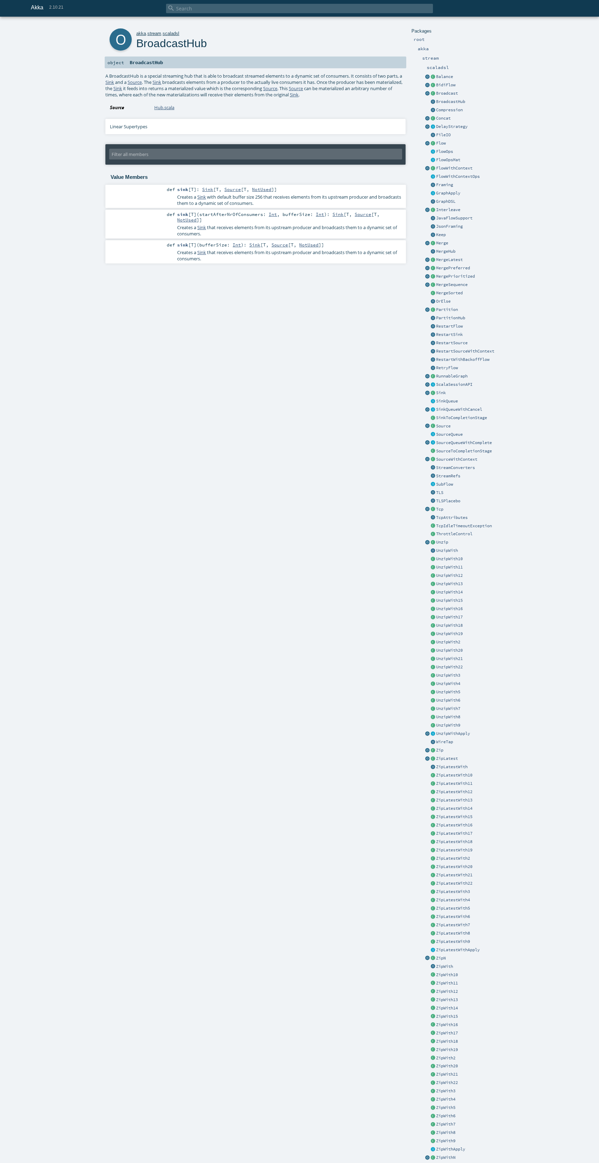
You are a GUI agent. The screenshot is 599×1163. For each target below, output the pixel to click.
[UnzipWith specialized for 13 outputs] (433, 584)
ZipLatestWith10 (454, 775)
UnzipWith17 (449, 617)
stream (154, 33)
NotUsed (261, 189)
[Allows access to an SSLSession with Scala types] (433, 385)
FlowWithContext (454, 168)
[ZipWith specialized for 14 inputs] (433, 1008)
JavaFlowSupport (454, 218)
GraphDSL (445, 201)
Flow (441, 143)
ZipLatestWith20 (454, 866)
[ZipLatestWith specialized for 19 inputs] (433, 850)
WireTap (444, 741)
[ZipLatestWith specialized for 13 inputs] (433, 800)
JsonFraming (449, 226)
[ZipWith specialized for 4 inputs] (433, 1099)
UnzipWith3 (448, 675)
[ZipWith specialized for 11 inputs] (433, 983)
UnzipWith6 (448, 700)
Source (443, 426)
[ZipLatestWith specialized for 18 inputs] (433, 842)
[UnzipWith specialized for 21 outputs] (433, 659)
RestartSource (452, 342)
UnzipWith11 (449, 567)
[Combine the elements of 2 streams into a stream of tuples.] (433, 750)
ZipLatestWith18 (454, 841)
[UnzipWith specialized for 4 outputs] (433, 684)
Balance (444, 76)
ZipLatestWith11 (454, 783)
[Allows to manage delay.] (433, 127)
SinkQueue (447, 401)
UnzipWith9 (448, 725)
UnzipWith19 (449, 633)
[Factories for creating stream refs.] (433, 476)
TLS (439, 492)
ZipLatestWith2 (453, 858)
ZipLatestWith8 (453, 933)
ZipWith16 (447, 1024)
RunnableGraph (452, 376)
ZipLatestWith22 (454, 883)
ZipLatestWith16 (454, 825)
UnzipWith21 (449, 658)
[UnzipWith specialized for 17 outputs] (433, 617)
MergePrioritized (455, 276)
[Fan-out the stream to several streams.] (433, 77)
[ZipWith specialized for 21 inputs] (433, 1074)
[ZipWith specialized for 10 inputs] (433, 975)
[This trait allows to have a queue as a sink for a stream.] (433, 401)
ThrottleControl (454, 533)
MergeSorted (449, 292)
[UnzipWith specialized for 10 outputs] (433, 559)
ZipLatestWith (452, 766)
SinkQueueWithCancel (459, 409)
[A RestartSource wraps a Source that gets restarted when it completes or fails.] (433, 343)
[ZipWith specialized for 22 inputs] (433, 1083)
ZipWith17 (447, 1033)
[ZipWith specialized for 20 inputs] (433, 1066)
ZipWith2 (445, 1058)
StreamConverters (455, 467)
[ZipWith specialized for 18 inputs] (433, 1041)
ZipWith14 (447, 1008)
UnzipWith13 (449, 583)
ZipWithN (445, 1157)
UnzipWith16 (449, 608)
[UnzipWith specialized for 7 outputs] (433, 709)
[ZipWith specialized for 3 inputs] (433, 1091)
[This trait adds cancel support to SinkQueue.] (433, 410)
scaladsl (171, 33)
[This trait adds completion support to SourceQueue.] (433, 443)
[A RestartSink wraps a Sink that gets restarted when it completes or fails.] (433, 335)
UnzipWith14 (449, 592)
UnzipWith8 (448, 716)
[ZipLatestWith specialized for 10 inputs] (433, 775)
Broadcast (447, 93)
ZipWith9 (445, 1140)
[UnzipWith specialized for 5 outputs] (433, 692)
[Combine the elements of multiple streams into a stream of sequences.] (433, 958)
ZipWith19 (447, 1049)
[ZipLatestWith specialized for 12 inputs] (433, 792)
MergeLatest (449, 259)
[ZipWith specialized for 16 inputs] (433, 1025)
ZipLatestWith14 (454, 808)
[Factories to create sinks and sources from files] (433, 135)
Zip (439, 750)
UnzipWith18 (449, 625)
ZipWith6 (445, 1115)
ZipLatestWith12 (454, 791)
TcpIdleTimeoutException (464, 525)
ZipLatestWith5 (453, 908)
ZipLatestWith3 (453, 891)
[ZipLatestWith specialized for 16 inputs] (433, 825)
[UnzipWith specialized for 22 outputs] (433, 667)
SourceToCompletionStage (464, 451)
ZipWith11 (447, 983)
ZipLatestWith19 (454, 850)
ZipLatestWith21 (454, 875)
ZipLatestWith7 (453, 924)
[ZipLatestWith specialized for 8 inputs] (433, 933)
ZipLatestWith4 (453, 899)
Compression (449, 109)
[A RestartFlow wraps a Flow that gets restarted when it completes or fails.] (433, 326)
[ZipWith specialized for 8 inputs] (433, 1133)
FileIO (443, 134)
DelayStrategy (452, 126)
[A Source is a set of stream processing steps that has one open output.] (433, 426)
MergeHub (445, 251)
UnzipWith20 (449, 650)
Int (273, 214)
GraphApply (448, 193)
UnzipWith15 (449, 600)
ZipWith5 (445, 1107)
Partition (447, 309)
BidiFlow (445, 85)
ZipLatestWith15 (454, 816)
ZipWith (444, 966)
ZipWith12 (447, 991)
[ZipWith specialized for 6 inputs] (433, 1116)
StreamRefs (448, 476)
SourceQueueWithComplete (464, 442)
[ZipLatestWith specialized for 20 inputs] (433, 867)
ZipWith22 (447, 1082)
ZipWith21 (447, 1074)
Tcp (439, 509)
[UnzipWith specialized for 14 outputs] (433, 592)
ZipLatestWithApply (458, 949)
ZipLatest (447, 758)
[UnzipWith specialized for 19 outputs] (433, 634)
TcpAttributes (452, 517)
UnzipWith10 (449, 558)
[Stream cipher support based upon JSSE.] (433, 493)
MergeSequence (452, 284)
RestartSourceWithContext (465, 351)
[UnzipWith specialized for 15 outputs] (433, 601)
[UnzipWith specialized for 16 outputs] (433, 609)
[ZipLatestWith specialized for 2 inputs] (433, 858)
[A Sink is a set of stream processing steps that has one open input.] (433, 393)
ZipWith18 (447, 1041)
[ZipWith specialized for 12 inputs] (433, 992)
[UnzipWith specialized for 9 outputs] (433, 725)
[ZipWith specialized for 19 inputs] (433, 1050)
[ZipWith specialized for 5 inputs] (433, 1108)
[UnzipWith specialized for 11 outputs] (433, 567)
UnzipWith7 (448, 708)
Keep (441, 234)
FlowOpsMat (448, 159)
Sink (441, 392)
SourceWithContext (456, 459)
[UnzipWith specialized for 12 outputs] (433, 576)
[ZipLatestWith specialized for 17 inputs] (433, 833)
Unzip (442, 542)
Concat (443, 118)
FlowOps (444, 151)
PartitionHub (450, 317)
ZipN (441, 958)
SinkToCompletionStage (461, 417)
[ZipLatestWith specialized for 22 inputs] (433, 883)
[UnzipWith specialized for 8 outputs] (433, 717)
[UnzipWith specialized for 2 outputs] (433, 642)
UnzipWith (447, 550)
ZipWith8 (445, 1132)
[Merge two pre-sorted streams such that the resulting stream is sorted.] (433, 293)
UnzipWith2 (448, 642)
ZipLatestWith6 (453, 916)
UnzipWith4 (448, 683)
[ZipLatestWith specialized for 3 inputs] (433, 892)
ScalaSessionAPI (454, 384)
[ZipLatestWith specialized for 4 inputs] (433, 900)
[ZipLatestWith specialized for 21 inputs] (433, 875)
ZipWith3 (445, 1090)
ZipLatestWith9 (453, 941)
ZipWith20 (447, 1066)
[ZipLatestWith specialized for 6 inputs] (433, 917)
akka (141, 33)
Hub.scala (164, 107)
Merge (442, 243)
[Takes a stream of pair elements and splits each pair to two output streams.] (427, 542)
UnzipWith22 (449, 667)
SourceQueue (449, 434)
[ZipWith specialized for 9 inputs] (433, 1141)
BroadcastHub (450, 101)
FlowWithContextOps (458, 176)
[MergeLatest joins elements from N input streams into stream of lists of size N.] (427, 260)
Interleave (448, 209)
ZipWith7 (445, 1124)
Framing (444, 184)
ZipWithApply (450, 1149)
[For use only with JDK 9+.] (433, 218)
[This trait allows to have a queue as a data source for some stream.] (433, 434)
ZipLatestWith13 (454, 800)
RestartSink (449, 334)
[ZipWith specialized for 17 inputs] (433, 1033)
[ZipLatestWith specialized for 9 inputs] (433, 942)
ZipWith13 (447, 999)
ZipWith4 (445, 1099)
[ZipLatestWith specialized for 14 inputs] (433, 809)
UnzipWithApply (453, 733)
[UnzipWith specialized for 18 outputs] (433, 625)
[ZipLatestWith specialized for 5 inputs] (433, 908)
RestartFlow (449, 326)
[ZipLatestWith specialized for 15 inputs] (433, 817)
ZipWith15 (447, 1016)
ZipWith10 (447, 974)
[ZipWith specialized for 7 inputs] (433, 1124)
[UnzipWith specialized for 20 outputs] (433, 650)
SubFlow (444, 484)
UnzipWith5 (448, 691)
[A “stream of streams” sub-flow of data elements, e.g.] (433, 484)
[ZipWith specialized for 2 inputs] (433, 1058)
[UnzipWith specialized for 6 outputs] (433, 700)
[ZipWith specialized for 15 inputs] (433, 1016)
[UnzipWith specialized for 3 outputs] (433, 675)
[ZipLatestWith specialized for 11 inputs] (433, 784)
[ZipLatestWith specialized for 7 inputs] (433, 925)
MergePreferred (453, 268)
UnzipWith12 (449, 575)
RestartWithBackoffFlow (462, 359)
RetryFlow (447, 367)
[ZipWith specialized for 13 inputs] (433, 1000)
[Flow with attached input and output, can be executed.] (433, 376)
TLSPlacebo (448, 500)
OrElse (443, 301)
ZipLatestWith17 (454, 833)
